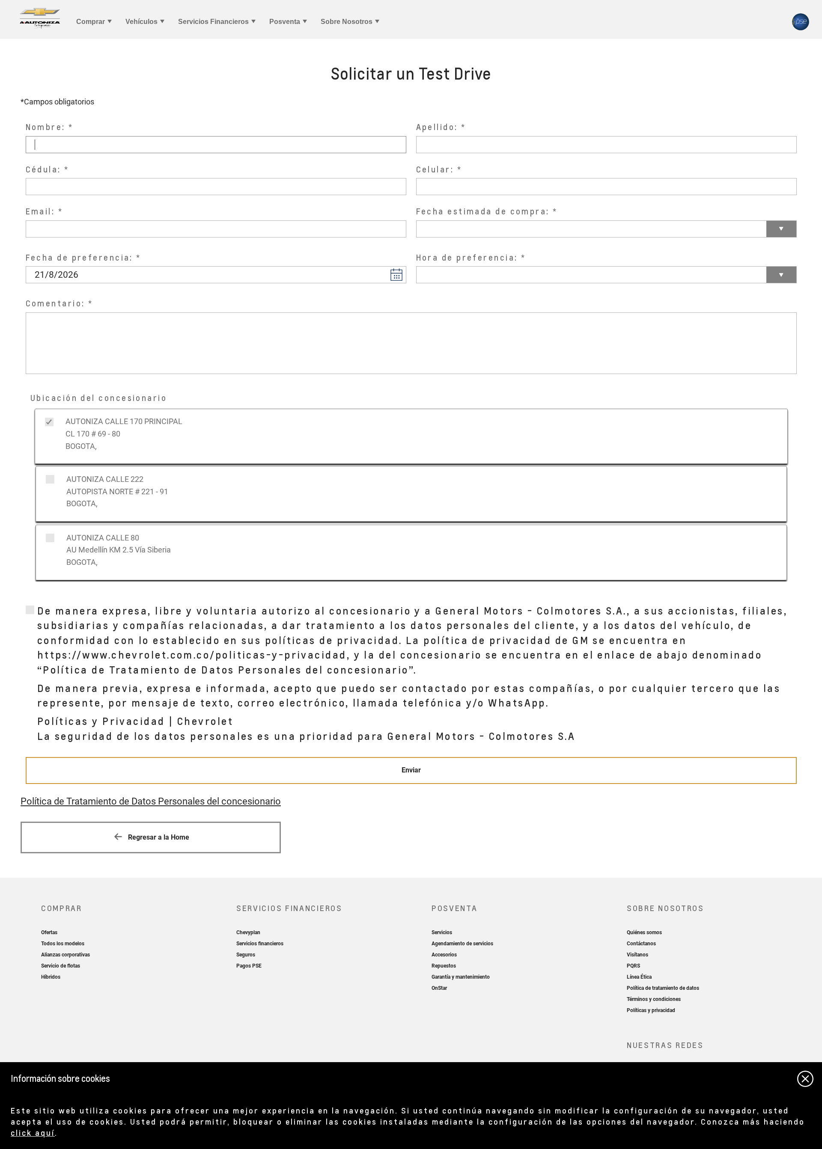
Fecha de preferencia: (79, 257)
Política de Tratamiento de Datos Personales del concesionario (151, 801)
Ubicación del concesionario (98, 398)
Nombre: (46, 127)
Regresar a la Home (157, 837)
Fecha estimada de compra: (483, 211)
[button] (396, 274)
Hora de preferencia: (467, 257)
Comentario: (55, 303)
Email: (40, 211)
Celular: (435, 169)
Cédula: (43, 169)
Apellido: (437, 127)
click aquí (33, 1132)
